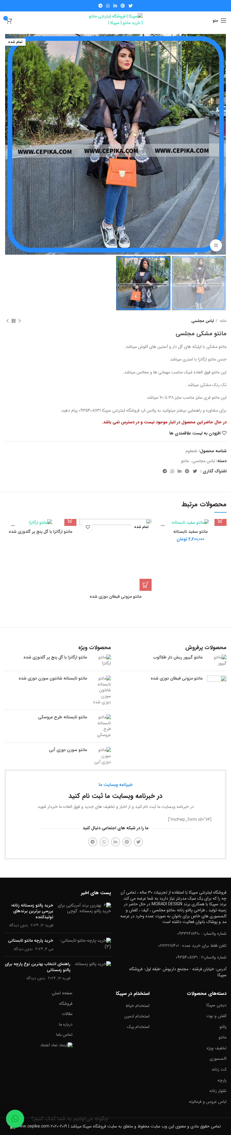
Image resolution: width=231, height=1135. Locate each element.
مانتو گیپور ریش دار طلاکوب (177, 658)
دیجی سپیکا (216, 1005)
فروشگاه (65, 1003)
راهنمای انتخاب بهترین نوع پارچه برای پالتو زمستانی (37, 967)
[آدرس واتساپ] (108, 6)
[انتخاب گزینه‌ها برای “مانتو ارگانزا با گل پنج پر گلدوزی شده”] (70, 520)
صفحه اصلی (62, 993)
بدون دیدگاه (18, 925)
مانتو (185, 461)
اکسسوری (218, 1058)
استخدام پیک (138, 1026)
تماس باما (64, 1034)
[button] (15, 1119)
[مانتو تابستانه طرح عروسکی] (101, 726)
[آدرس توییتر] (130, 6)
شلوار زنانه (217, 1090)
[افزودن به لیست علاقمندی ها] (87, 527)
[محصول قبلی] (20, 321)
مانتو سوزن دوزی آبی (68, 750)
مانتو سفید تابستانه (190, 531)
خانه (222, 321)
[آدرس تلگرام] (100, 6)
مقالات (67, 1014)
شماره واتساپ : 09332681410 (201, 933)
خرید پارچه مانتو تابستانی (30, 940)
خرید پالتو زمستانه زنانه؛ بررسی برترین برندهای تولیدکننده (32, 911)
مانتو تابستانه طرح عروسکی (62, 717)
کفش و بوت (216, 1016)
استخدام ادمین (136, 1016)
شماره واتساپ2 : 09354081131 (201, 957)
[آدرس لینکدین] (115, 6)
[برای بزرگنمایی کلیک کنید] (216, 245)
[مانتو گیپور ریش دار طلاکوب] (216, 660)
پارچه (221, 1080)
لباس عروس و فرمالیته (207, 1101)
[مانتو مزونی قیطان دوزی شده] (216, 685)
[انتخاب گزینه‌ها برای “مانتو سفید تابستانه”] (220, 520)
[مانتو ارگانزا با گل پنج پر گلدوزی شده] (101, 660)
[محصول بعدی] (8, 321)
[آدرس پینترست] (123, 6)
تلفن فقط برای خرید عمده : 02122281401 (192, 945)
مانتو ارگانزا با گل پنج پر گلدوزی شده (40, 531)
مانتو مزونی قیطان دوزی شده (115, 596)
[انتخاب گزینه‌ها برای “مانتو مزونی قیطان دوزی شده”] (146, 585)
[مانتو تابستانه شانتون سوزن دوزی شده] (101, 690)
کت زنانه (219, 1069)
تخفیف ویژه (216, 1048)
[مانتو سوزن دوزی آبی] (101, 756)
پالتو (223, 1026)
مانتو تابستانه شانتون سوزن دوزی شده (53, 679)
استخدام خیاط (137, 1005)
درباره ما (65, 1024)
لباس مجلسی (202, 321)
